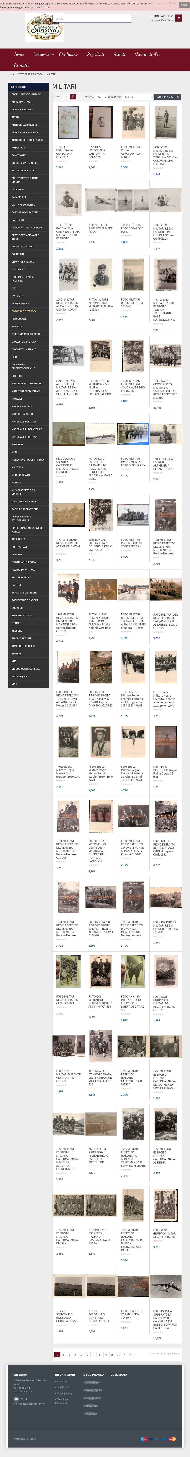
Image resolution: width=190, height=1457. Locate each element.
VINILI (15, 684)
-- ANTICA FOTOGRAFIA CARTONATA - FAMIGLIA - (65, 152)
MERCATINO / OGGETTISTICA (28, 459)
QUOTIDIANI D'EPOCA (24, 562)
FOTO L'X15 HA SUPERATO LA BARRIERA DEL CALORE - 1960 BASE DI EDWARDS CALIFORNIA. (165, 1319)
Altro (15, 117)
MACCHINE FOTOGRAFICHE (27, 383)
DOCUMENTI (18, 269)
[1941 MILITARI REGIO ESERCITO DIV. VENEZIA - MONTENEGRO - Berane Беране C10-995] (69, 816)
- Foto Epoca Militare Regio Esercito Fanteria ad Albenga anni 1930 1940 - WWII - (132, 698)
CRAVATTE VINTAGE (23, 261)
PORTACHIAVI (19, 546)
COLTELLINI (18, 254)
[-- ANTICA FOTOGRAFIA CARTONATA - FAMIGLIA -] (69, 122)
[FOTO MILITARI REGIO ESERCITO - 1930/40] (133, 274)
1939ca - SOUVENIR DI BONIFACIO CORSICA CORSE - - (101, 1316)
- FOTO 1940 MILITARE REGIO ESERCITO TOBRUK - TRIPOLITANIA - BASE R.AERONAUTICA (164, 309)
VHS (14, 661)
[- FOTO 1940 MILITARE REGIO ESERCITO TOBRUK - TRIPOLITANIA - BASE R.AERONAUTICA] (166, 274)
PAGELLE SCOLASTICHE (25, 509)
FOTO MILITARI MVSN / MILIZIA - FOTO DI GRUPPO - (133, 462)
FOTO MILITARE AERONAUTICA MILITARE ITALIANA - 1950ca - (101, 304)
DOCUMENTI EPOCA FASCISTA (23, 278)
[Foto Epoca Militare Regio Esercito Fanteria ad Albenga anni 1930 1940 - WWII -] (166, 667)
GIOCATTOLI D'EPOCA (24, 341)
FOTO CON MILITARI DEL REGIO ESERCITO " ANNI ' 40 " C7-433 (100, 1001)
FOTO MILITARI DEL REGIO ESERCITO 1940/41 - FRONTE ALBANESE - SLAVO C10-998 (165, 621)
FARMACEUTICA (20, 303)
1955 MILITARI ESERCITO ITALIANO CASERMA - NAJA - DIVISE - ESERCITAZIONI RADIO (132, 1240)
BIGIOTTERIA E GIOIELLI (25, 162)
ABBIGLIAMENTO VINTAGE (26, 94)
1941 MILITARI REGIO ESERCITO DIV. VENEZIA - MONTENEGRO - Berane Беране (164, 546)
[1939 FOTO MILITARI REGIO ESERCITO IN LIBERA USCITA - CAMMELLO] (166, 200)
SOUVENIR (17, 607)
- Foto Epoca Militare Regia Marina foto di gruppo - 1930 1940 (68, 771)
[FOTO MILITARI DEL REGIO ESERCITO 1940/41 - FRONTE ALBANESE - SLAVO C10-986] (101, 897)
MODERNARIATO (21, 475)
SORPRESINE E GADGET (25, 600)
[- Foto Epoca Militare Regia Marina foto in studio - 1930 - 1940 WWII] (101, 741)
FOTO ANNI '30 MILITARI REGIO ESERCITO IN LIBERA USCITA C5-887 (133, 1003)
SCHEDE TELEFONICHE (24, 592)
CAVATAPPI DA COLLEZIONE (27, 227)
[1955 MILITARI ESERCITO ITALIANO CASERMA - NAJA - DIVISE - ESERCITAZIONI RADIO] (133, 1205)
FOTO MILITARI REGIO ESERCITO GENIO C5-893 (67, 1000)
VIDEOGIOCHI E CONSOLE (26, 668)
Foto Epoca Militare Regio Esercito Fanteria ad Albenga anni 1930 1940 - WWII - (164, 698)
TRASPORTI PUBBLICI (23, 646)
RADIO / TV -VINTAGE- (24, 569)
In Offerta (91, 1413)
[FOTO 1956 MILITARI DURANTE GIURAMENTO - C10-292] (69, 1046)
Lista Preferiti (93, 1398)
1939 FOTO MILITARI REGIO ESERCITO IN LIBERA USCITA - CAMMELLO (163, 231)
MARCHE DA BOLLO (22, 414)
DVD (14, 288)
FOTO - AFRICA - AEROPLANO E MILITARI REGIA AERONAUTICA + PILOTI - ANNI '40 (67, 387)
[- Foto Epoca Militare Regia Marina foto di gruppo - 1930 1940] (69, 741)
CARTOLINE (18, 220)
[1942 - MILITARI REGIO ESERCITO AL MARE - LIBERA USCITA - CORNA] (69, 274)
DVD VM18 (17, 296)
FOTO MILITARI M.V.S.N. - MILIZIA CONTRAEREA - (131, 543)
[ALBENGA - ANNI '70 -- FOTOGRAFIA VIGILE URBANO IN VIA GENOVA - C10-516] (101, 1046)
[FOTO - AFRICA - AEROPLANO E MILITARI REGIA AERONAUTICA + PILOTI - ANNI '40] (69, 355)
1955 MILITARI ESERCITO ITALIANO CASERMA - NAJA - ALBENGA (164, 1155)
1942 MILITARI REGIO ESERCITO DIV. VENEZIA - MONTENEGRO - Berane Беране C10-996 (67, 623)
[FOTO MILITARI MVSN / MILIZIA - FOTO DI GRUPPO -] (133, 433)
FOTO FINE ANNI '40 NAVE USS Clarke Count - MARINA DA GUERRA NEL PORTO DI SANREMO (99, 851)
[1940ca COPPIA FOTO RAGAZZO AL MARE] (133, 199)
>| (131, 1354)
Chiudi (184, 4)
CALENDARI (18, 189)
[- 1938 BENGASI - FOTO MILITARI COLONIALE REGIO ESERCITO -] (133, 355)
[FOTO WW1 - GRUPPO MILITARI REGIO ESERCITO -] (166, 1205)
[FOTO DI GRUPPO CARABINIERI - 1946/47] (133, 1286)
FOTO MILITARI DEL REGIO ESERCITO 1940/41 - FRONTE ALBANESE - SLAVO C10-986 (101, 928)
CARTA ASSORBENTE (23, 204)
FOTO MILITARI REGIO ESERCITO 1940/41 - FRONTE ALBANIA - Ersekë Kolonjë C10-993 (67, 698)
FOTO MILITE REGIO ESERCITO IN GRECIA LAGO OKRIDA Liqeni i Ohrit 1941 (164, 847)
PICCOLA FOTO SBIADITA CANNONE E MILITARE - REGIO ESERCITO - (67, 465)
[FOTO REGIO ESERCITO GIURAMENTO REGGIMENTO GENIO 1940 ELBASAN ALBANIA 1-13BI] (101, 433)
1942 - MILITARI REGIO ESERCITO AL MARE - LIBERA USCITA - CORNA (67, 304)
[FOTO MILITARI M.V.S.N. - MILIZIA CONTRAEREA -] (133, 514)
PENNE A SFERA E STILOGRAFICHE (21, 518)
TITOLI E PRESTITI (22, 638)
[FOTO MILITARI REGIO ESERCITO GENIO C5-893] (69, 971)
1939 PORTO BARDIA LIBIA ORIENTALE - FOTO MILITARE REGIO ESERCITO (68, 231)
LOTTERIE (17, 375)
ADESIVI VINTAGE (21, 102)
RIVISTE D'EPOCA (21, 577)
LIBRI (14, 357)
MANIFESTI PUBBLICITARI (26, 391)
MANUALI (17, 398)
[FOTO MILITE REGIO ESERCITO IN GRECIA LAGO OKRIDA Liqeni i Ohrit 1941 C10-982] (101, 667)
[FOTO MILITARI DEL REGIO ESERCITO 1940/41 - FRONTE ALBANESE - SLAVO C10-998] (166, 589)
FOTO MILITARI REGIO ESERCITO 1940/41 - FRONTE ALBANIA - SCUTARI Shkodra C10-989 (133, 621)
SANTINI (16, 585)
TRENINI (16, 653)
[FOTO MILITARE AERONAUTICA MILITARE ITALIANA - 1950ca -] (101, 274)
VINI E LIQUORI (20, 676)
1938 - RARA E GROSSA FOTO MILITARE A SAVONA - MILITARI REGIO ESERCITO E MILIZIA (165, 389)
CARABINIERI (19, 197)
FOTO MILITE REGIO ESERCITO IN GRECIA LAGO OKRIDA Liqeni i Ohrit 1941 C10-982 (100, 698)
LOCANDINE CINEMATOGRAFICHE (23, 366)
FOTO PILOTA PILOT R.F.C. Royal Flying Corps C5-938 (165, 771)
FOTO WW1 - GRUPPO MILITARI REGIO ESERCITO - (165, 1233)
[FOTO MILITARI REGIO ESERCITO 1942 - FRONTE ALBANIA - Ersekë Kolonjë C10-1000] (101, 589)
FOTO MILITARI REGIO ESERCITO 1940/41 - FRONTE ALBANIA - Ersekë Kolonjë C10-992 (132, 847)
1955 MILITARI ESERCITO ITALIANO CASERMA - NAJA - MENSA (132, 1077)
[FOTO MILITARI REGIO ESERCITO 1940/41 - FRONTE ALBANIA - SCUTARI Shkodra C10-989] (133, 589)
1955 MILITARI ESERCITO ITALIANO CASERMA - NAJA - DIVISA (100, 1236)
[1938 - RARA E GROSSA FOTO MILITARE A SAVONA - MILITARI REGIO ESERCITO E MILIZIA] (166, 355)
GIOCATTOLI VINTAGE (24, 349)
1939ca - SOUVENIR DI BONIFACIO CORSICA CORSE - (67, 1316)
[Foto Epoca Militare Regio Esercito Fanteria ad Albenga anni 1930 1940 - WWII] (133, 741)
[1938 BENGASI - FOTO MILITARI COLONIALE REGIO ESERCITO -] (101, 514)
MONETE (16, 482)
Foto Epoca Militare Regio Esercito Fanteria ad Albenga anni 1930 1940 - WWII (132, 773)
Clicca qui (44, 7)
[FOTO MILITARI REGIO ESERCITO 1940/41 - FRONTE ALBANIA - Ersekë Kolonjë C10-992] (133, 816)
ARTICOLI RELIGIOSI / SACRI (27, 140)
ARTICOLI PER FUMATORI (25, 132)
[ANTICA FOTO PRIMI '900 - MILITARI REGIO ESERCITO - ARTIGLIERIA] (101, 1124)
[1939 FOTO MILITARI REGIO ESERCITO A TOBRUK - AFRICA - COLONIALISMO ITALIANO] (166, 122)
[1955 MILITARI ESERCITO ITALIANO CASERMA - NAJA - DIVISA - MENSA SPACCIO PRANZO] (166, 1046)
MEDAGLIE (17, 444)
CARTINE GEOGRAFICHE (25, 212)
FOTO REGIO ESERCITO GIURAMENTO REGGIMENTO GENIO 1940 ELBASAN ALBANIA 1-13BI (100, 468)
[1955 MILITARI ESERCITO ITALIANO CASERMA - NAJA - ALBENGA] (166, 1124)
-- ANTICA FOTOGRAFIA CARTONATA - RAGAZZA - (97, 152)
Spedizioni (63, 1387)
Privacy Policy (65, 1393)
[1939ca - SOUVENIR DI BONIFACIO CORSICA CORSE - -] (101, 1286)
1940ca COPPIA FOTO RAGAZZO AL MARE (133, 228)
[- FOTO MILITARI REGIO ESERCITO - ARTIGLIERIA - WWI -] (69, 514)
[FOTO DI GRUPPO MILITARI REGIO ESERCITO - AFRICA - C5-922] (166, 897)
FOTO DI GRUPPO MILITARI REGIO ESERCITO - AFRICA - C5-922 (165, 927)
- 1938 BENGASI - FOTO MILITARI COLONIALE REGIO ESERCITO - (133, 385)
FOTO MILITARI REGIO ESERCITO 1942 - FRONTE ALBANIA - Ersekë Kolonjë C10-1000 (100, 621)
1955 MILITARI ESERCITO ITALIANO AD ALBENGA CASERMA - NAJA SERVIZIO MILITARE (133, 1157)
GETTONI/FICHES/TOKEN (26, 334)
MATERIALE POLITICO (24, 421)
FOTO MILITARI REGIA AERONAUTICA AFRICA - (130, 152)
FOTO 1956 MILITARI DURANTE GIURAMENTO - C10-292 (68, 1076)
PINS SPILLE (18, 539)
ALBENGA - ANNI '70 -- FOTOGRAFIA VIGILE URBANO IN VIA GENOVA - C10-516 (100, 1077)
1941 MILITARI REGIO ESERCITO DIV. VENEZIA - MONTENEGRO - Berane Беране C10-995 (67, 849)
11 (118, 1354)
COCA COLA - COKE (22, 246)
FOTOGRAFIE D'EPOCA (24, 311)
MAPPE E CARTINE (22, 406)
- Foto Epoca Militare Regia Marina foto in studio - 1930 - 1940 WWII (101, 773)
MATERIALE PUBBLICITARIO (27, 429)
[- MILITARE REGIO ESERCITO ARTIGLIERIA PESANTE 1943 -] (166, 433)
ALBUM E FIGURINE (22, 109)
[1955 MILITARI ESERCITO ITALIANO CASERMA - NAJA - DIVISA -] (69, 1205)
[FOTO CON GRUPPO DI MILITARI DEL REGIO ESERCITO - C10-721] (166, 971)
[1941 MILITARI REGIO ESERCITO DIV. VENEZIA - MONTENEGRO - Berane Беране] (166, 515)
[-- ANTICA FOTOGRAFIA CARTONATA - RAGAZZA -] (101, 122)
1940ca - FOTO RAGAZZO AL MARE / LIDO (101, 228)
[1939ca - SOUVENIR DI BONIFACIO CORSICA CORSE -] (69, 1286)
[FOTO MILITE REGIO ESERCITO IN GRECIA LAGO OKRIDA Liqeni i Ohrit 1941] (166, 816)
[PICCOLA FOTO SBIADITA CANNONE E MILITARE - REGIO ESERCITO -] (69, 433)
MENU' (15, 452)
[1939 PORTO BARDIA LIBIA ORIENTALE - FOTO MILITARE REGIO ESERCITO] (69, 199)
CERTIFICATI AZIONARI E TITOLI (25, 237)
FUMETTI (17, 326)
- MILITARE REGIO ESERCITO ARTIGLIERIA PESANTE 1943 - (164, 463)
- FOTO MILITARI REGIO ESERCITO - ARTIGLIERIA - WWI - (68, 544)
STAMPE (16, 623)
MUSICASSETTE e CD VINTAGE (23, 492)
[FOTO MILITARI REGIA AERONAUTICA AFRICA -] (133, 122)
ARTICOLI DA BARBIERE (24, 124)
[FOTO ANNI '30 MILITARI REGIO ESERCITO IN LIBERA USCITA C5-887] (133, 971)
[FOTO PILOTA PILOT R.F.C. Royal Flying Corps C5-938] (166, 741)
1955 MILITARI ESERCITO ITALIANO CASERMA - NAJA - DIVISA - (67, 1236)
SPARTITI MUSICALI (22, 615)
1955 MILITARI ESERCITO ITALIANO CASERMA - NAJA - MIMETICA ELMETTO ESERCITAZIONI (67, 1159)
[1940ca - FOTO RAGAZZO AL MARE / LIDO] (101, 199)
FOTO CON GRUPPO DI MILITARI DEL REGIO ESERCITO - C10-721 (165, 1003)
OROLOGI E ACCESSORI (24, 501)
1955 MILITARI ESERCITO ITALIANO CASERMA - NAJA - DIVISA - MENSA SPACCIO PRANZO (164, 1079)
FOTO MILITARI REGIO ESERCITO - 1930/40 (132, 303)
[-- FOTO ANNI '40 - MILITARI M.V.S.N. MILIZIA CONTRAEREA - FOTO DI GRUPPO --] (101, 355)
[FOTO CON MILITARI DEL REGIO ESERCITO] (101, 971)
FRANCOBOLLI (19, 318)
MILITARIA (17, 467)
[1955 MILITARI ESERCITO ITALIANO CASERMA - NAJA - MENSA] (133, 1046)
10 (112, 1354)
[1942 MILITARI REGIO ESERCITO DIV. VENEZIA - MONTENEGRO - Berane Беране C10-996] (69, 589)
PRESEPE (17, 554)
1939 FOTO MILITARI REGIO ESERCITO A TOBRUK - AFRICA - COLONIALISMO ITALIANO (165, 156)
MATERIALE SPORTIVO (24, 436)
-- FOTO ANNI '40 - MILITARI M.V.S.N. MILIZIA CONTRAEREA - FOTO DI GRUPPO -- (100, 389)
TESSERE (17, 630)
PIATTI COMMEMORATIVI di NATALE (27, 529)
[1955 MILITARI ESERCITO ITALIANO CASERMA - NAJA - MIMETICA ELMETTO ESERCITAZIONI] (69, 1124)
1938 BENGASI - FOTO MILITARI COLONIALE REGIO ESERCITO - (100, 544)
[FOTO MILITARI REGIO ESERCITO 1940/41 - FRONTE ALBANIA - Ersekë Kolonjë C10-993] (69, 667)
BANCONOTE (19, 155)
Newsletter (92, 1405)
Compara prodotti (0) (167, 96)
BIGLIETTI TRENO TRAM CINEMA (25, 179)
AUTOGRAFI (18, 147)
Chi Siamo (62, 1381)
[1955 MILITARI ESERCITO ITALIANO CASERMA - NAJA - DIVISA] (101, 1205)
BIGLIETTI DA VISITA (23, 170)
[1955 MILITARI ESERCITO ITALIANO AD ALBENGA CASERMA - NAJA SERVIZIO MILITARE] (133, 1124)
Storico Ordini (94, 1390)
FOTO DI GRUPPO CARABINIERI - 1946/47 (132, 1314)
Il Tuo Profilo (93, 1382)
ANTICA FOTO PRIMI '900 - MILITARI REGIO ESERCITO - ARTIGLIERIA (98, 1155)
